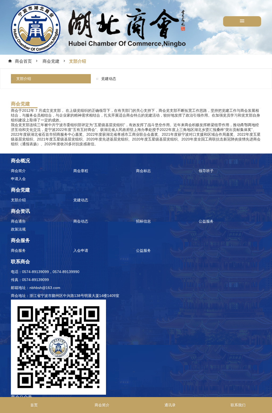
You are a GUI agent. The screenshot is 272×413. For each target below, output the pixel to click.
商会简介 (18, 171)
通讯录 (170, 405)
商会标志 (143, 171)
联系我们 (238, 405)
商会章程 (80, 171)
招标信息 (143, 221)
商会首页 (23, 61)
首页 (34, 405)
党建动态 (108, 78)
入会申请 (80, 250)
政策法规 (18, 229)
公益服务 (206, 221)
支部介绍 (77, 61)
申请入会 (18, 179)
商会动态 (80, 221)
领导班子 (206, 171)
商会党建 (51, 61)
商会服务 (18, 250)
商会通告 (18, 221)
